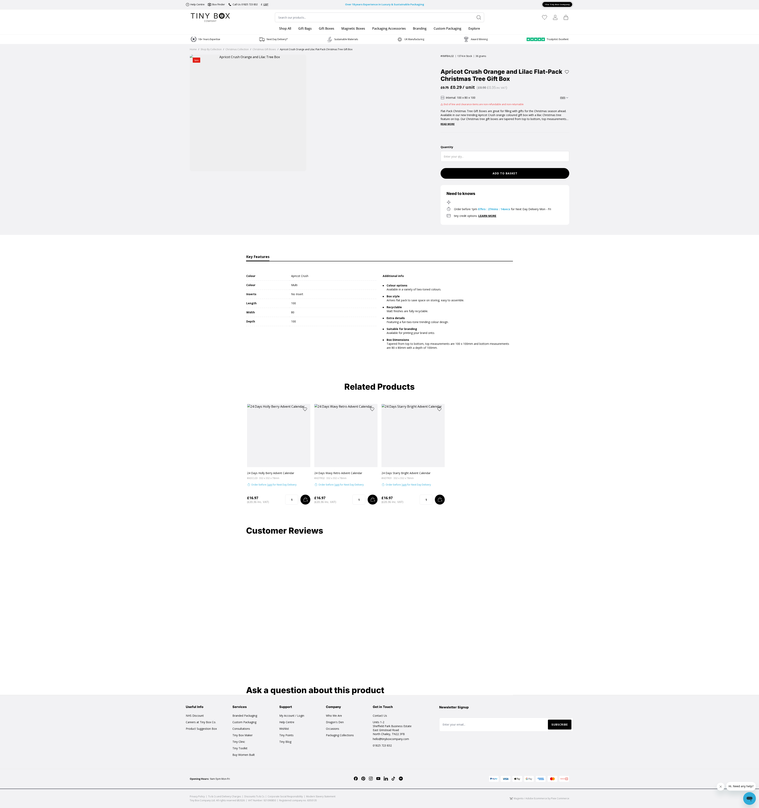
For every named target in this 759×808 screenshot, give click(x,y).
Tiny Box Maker (242, 735)
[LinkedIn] (385, 778)
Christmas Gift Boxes (264, 49)
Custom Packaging (244, 722)
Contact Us (380, 715)
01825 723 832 (382, 745)
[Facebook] (355, 778)
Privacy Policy (197, 796)
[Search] (480, 17)
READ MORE (448, 124)
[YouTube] (378, 778)
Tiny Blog (285, 742)
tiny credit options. (475, 216)
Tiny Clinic (238, 742)
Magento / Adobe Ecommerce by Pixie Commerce (541, 798)
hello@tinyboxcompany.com (391, 739)
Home (193, 49)
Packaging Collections (340, 735)
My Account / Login (291, 715)
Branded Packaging (244, 715)
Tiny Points (286, 735)
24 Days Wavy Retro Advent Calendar (338, 473)
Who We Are (334, 715)
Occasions (332, 729)
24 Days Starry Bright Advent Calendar (405, 473)
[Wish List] (544, 17)
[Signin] (555, 17)
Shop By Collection (211, 49)
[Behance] (400, 778)
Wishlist (284, 729)
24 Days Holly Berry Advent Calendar (270, 473)
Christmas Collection (237, 49)
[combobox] (379, 17)
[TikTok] (393, 778)
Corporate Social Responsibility (285, 796)
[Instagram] (370, 778)
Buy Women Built (243, 755)
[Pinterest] (363, 778)
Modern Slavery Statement (320, 796)
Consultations (241, 729)
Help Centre (286, 722)
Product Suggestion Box (201, 729)
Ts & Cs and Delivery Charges (224, 796)
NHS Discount (195, 715)
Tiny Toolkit (239, 748)
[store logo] (210, 17)
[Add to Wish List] (567, 72)
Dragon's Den (335, 722)
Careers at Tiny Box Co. (201, 722)
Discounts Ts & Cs (254, 796)
